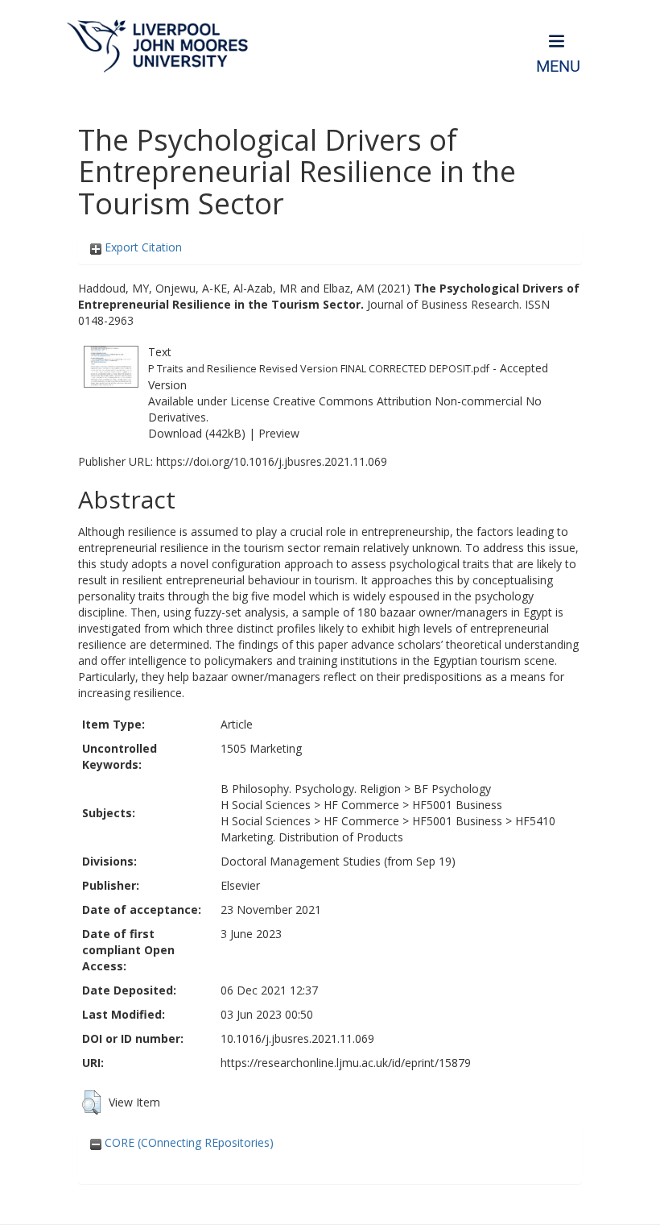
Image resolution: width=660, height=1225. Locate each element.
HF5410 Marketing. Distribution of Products (388, 829)
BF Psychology (452, 788)
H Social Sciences (266, 804)
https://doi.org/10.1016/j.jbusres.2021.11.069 (271, 461)
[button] (91, 1102)
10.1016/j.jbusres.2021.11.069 (297, 1038)
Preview (278, 433)
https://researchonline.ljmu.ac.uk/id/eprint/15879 (346, 1062)
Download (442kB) (196, 433)
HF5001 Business (457, 804)
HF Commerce (361, 804)
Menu (558, 66)
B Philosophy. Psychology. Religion (311, 788)
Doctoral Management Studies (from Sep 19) (338, 861)
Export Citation (141, 247)
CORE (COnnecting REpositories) (187, 1142)
